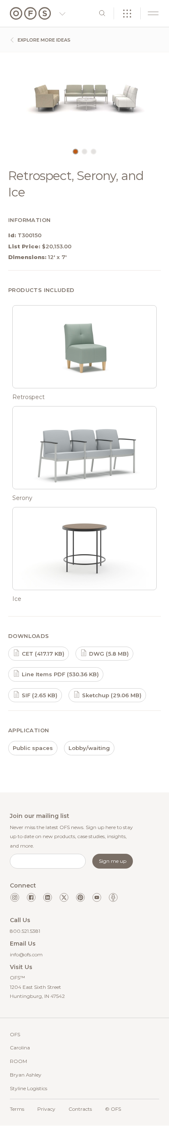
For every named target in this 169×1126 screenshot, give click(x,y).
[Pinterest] (80, 897)
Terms (17, 1109)
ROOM (18, 1061)
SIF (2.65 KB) (38, 695)
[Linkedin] (48, 897)
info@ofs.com (26, 954)
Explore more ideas (43, 40)
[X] (64, 897)
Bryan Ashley (25, 1075)
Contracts (80, 1109)
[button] (75, 151)
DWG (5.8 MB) (108, 653)
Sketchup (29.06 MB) (111, 695)
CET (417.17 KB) (42, 653)
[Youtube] (97, 897)
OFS (15, 1034)
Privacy (46, 1109)
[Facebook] (31, 897)
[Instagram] (15, 897)
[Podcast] (113, 897)
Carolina (20, 1047)
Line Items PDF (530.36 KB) (59, 674)
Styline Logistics (28, 1088)
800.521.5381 (25, 931)
